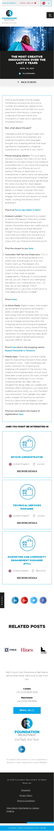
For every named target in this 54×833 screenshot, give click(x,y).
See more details (27, 471)
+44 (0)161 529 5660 (27, 701)
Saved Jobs (26, 3)
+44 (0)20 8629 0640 (27, 692)
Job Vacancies (9, 3)
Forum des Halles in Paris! (28, 210)
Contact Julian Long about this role (26, 828)
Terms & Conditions (26, 801)
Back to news (28, 82)
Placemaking (29, 73)
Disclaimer (25, 790)
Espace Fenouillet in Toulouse (20, 351)
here (31, 249)
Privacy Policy (26, 796)
